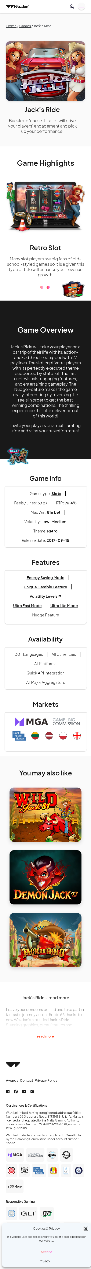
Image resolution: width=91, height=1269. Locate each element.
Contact (26, 1085)
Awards (12, 1085)
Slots (56, 498)
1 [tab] (41, 292)
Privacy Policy (46, 1085)
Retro (52, 536)
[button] (86, 1228)
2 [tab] (48, 292)
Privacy (44, 1261)
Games (25, 26)
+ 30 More (15, 1192)
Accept (46, 1252)
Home (11, 26)
